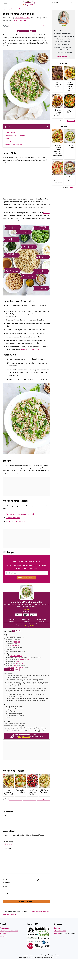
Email (5, 894)
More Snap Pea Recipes (13, 144)
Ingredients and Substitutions (15, 135)
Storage (8, 141)
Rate (34, 615)
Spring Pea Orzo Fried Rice (15, 521)
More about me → (63, 57)
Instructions (9, 138)
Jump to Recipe (24, 31)
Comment (7, 849)
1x (14, 631)
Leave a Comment (19, 20)
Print (33, 31)
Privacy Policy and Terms (9, 931)
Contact (57, 928)
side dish (46, 213)
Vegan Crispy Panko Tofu (30, 349)
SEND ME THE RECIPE (26, 577)
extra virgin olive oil (16, 655)
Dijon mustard (19, 663)
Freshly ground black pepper (14, 667)
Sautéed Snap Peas (13, 518)
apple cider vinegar (23, 659)
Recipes (11, 9)
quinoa (13, 636)
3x (19, 631)
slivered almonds (15, 645)
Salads (18, 9)
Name (5, 886)
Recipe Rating (8, 842)
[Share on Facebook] (29, 26)
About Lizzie (4, 928)
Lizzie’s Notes (10, 132)
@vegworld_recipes (24, 736)
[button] (23, 609)
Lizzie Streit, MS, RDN (28, 626)
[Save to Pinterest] (15, 26)
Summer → (71, 121)
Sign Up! (57, 933)
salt (15, 665)
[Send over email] (43, 26)
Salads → (71, 188)
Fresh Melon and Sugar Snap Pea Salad (20, 514)
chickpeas (17, 641)
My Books (3, 936)
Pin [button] (27, 615)
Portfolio (3, 933)
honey (17, 661)
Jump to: (8, 127)
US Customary (8, 669)
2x (16, 631)
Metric (17, 669)
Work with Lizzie (60, 931)
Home (5, 9)
